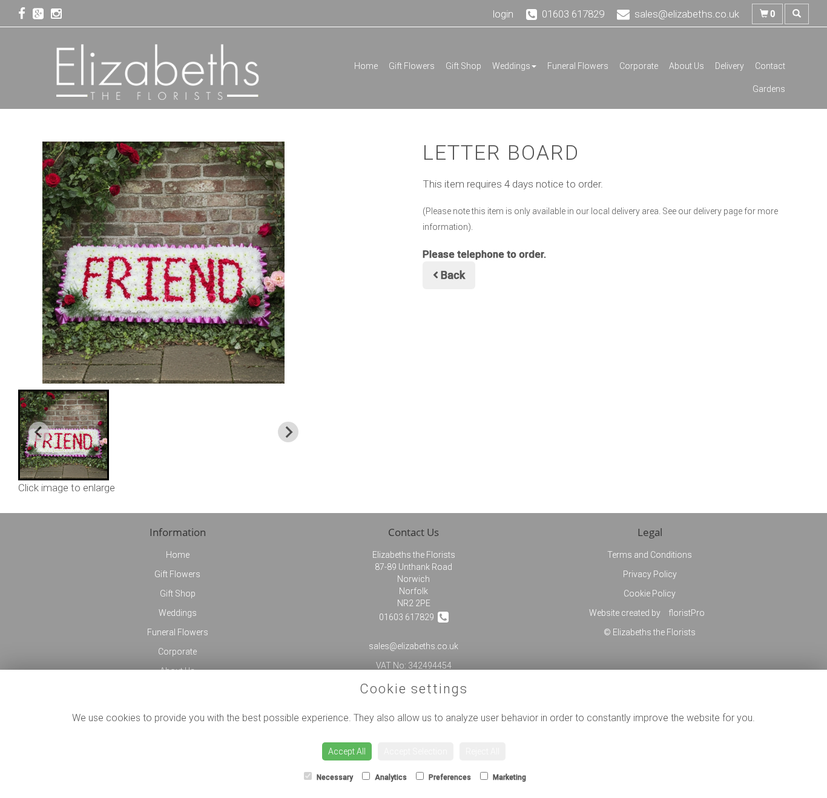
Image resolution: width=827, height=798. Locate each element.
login (503, 14)
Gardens (769, 89)
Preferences (449, 777)
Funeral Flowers (577, 66)
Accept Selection (415, 751)
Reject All (482, 751)
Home (366, 66)
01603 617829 (408, 617)
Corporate (638, 66)
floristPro (686, 613)
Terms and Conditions (649, 555)
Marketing (508, 777)
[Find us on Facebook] (25, 14)
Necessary (334, 777)
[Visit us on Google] (42, 14)
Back (451, 275)
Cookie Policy (650, 593)
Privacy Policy (650, 574)
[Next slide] (288, 432)
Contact (770, 66)
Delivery (729, 66)
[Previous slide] (38, 432)
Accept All (347, 751)
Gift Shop (463, 66)
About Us (686, 66)
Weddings (511, 66)
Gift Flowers (412, 66)
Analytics (390, 777)
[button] (63, 435)
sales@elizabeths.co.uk (413, 646)
